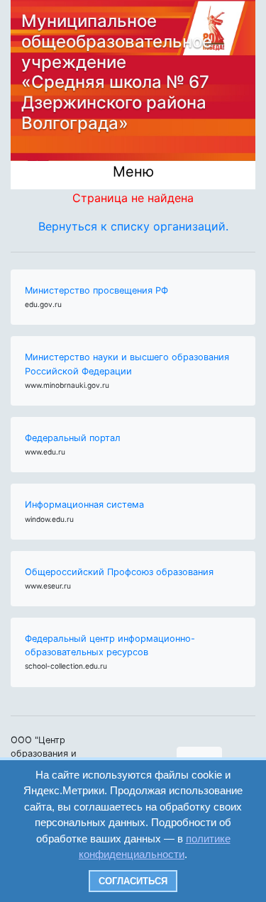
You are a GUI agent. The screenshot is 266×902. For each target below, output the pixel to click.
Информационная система (84, 504)
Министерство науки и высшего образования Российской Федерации (127, 364)
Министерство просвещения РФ (96, 290)
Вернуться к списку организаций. (133, 226)
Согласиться (133, 881)
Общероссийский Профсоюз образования (119, 572)
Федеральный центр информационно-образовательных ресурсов (110, 645)
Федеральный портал (73, 438)
